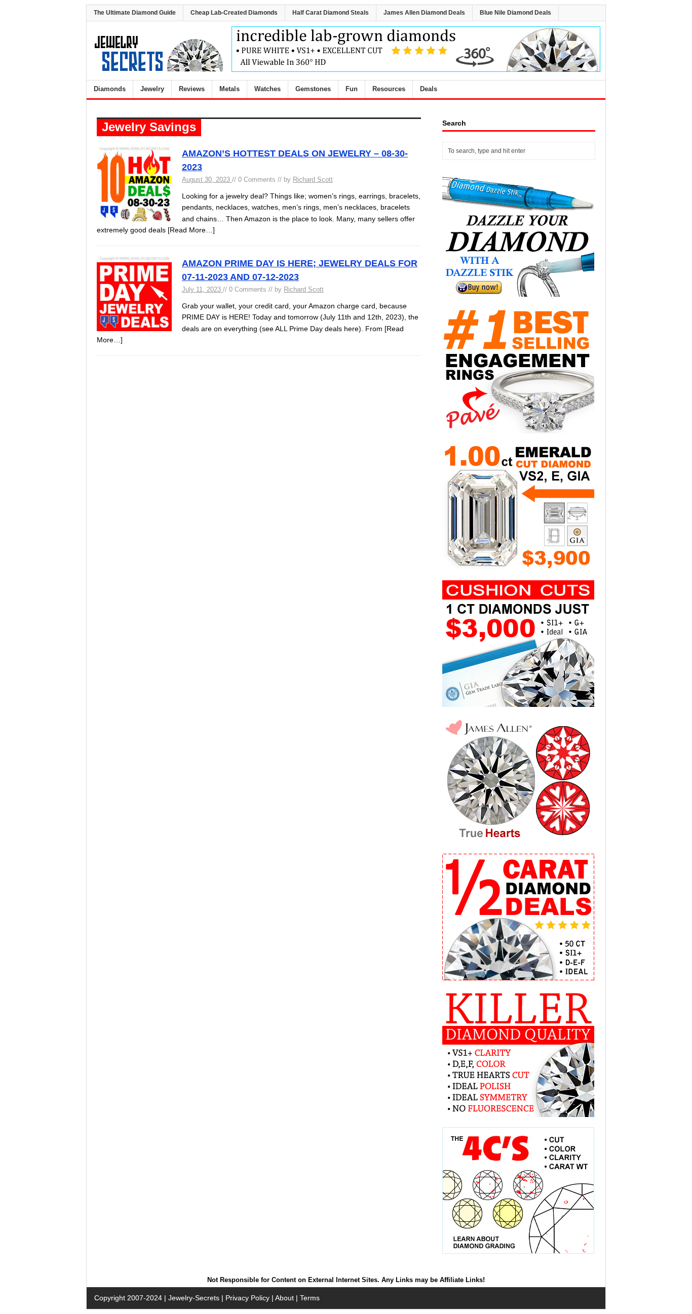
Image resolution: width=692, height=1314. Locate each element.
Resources (388, 89)
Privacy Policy (247, 1298)
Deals (428, 89)
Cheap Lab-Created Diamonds (234, 12)
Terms (310, 1298)
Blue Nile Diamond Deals (515, 12)
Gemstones (313, 89)
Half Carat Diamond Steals (330, 12)
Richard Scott (313, 179)
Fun (351, 89)
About (284, 1298)
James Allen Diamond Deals (424, 12)
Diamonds (110, 89)
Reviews (192, 89)
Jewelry (152, 89)
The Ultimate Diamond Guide (135, 12)
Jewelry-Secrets (193, 1298)
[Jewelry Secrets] (159, 69)
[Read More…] (191, 230)
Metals (229, 89)
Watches (267, 89)
